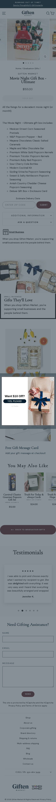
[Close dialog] (52, 379)
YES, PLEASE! (15, 401)
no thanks (14, 406)
